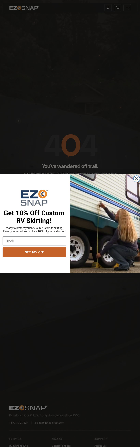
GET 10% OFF (34, 252)
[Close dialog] (136, 179)
